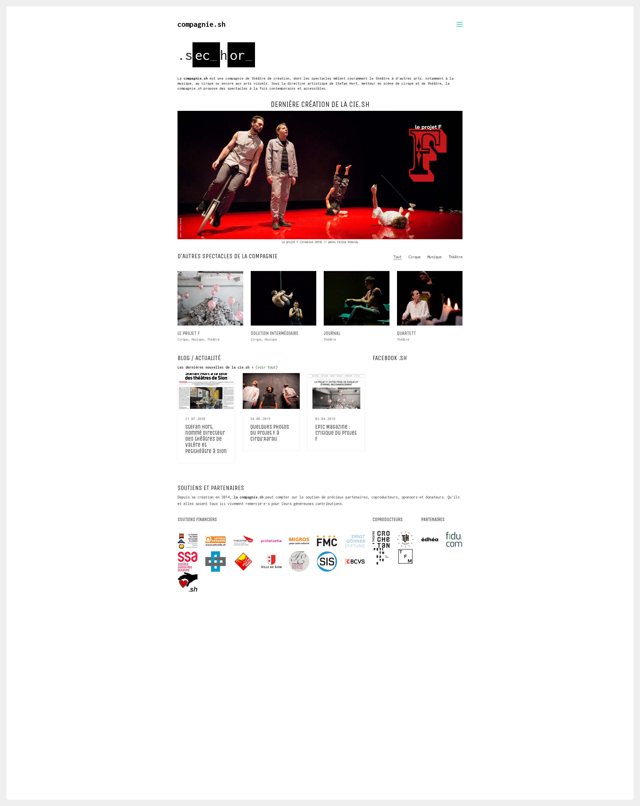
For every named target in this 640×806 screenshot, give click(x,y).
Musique (435, 257)
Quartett (406, 333)
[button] (459, 24)
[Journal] (357, 298)
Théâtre (455, 257)
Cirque (414, 257)
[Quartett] (430, 298)
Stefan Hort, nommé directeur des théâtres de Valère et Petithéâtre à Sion (206, 439)
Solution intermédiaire (274, 333)
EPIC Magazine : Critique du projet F (335, 433)
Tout (398, 257)
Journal (332, 333)
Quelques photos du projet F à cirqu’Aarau (269, 433)
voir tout (267, 367)
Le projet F (189, 333)
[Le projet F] (320, 175)
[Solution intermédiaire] (283, 298)
